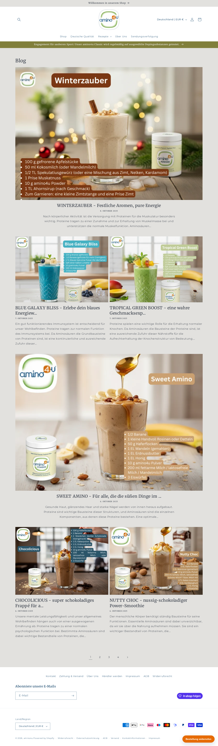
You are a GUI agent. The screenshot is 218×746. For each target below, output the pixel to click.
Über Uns (93, 676)
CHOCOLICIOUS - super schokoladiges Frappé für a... (54, 603)
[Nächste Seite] (127, 657)
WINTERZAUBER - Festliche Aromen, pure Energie (109, 205)
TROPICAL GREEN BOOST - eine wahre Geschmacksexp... (150, 310)
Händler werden (112, 676)
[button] (19, 19)
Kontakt (51, 676)
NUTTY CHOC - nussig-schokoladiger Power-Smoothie (149, 603)
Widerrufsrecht (162, 676)
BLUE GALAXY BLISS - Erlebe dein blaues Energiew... (57, 310)
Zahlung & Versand (71, 676)
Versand (115, 738)
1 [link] (90, 657)
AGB (146, 676)
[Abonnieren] (72, 696)
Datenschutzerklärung (87, 738)
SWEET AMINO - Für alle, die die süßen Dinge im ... (109, 496)
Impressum (133, 676)
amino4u (28, 738)
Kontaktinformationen (133, 738)
